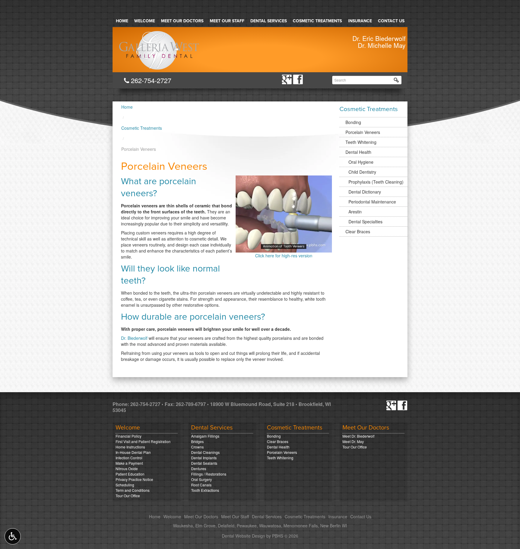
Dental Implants (204, 457)
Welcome (144, 20)
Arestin (355, 212)
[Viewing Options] (13, 536)
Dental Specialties (365, 222)
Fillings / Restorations (208, 473)
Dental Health (358, 152)
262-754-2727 (150, 80)
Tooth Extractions (205, 490)
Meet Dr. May (353, 441)
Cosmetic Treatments (317, 20)
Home (122, 20)
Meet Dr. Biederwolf (358, 436)
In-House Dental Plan (133, 452)
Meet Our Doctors (182, 20)
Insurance (360, 20)
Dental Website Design (243, 536)
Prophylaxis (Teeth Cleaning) (376, 182)
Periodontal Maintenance (372, 202)
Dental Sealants (204, 463)
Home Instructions (130, 446)
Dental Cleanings (205, 452)
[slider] (283, 248)
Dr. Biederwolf (135, 338)
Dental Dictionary (364, 192)
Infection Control (129, 457)
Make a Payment (129, 463)
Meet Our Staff (227, 20)
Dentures (198, 468)
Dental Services (268, 20)
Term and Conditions (133, 490)
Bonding (353, 122)
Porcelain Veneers (362, 132)
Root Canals (201, 484)
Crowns (197, 446)
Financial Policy (128, 436)
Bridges (197, 441)
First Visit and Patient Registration (143, 441)
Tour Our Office (128, 495)
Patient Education (130, 473)
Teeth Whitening (360, 142)
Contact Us (391, 20)
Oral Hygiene (360, 162)
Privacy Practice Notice (134, 479)
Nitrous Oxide (127, 468)
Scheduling (125, 484)
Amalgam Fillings (205, 436)
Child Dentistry (362, 172)
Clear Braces (357, 231)
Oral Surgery (201, 479)
